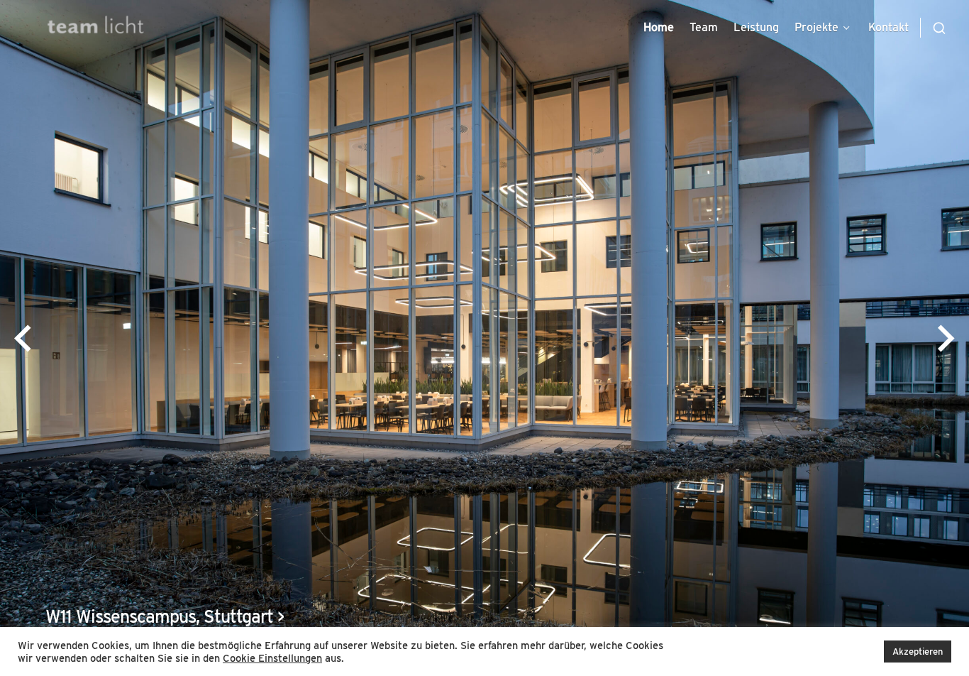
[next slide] (946, 338)
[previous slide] (23, 338)
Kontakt (888, 27)
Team (704, 27)
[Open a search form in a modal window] (933, 28)
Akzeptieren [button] (917, 651)
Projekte (816, 27)
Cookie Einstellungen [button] (272, 658)
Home (658, 27)
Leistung (756, 27)
